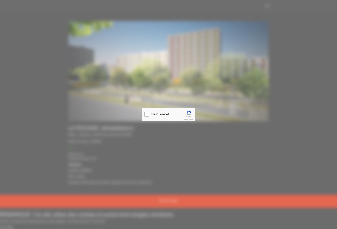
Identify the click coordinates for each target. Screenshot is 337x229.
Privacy (185, 120)
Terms (191, 120)
